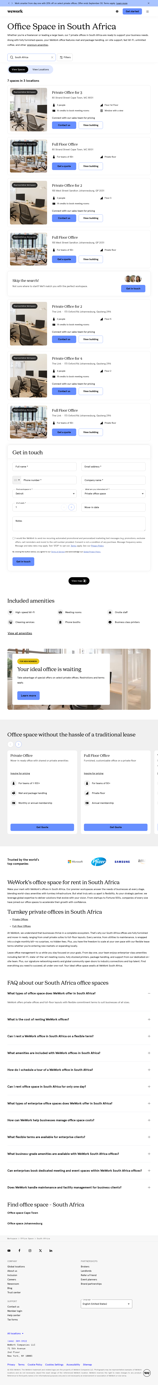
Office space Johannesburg (24, 1223)
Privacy (11, 1364)
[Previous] (8, 3)
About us (12, 1271)
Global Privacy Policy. (92, 552)
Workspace (12, 1238)
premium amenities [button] (37, 45)
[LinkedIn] (50, 1250)
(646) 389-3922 (17, 1341)
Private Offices (20, 919)
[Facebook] (19, 1250)
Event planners (89, 1279)
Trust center (14, 1292)
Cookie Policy (35, 1364)
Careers (11, 1279)
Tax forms (12, 1319)
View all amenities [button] (20, 633)
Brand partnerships (91, 1284)
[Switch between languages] (117, 11)
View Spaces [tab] (18, 69)
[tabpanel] (79, 260)
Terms (73, 546)
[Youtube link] (8, 1250)
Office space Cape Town (22, 1212)
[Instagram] (29, 1250)
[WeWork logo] (15, 11)
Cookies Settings (54, 1364)
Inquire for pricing (20, 773)
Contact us (13, 1306)
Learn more (121, 3)
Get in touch (133, 288)
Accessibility (73, 1364)
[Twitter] (40, 1250)
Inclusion (12, 1275)
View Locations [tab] (41, 69)
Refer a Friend (88, 1275)
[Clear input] (52, 57)
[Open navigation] (147, 11)
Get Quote (42, 827)
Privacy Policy (97, 546)
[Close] (149, 3)
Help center (13, 1315)
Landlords (86, 1271)
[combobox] (17, 480)
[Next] (12, 3)
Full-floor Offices (21, 926)
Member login (14, 1311)
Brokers (85, 1266)
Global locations (16, 1266)
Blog (9, 1288)
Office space (27, 1238)
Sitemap (87, 1364)
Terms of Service (58, 552)
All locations (14, 1333)
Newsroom (13, 1284)
